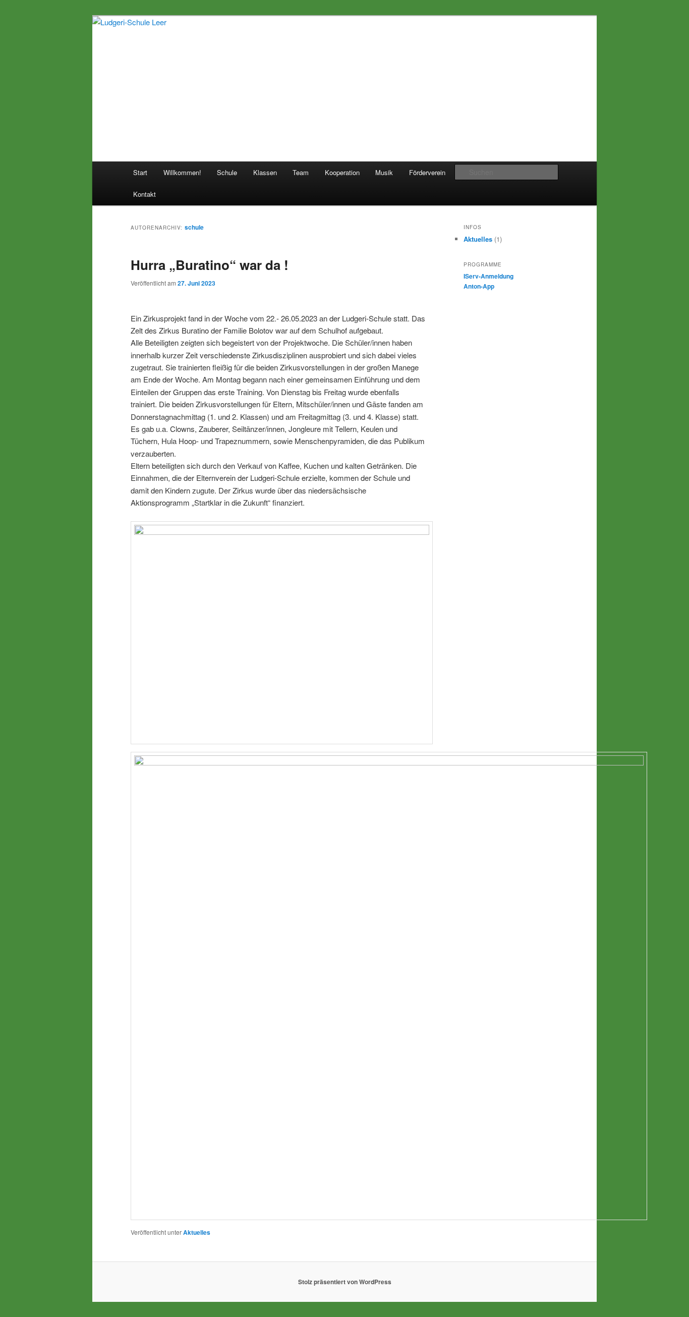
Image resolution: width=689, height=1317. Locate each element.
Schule (227, 172)
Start (140, 172)
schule (194, 227)
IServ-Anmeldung (488, 276)
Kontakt (144, 194)
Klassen (265, 172)
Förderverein (427, 172)
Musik (384, 172)
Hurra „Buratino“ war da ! (210, 264)
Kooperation (342, 172)
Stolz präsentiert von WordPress (344, 1281)
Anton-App (479, 286)
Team (301, 172)
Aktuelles (196, 1232)
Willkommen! (182, 172)
